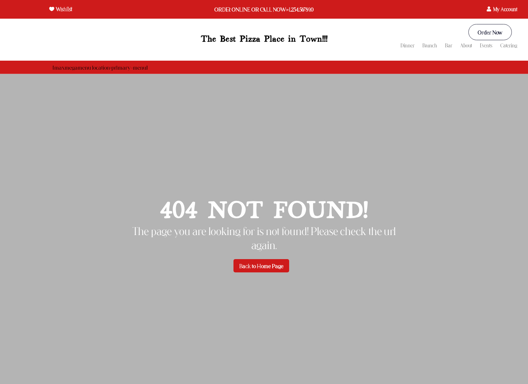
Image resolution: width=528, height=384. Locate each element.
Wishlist (64, 9)
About (466, 45)
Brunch (429, 45)
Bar (448, 45)
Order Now (490, 32)
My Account (505, 9)
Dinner (407, 45)
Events (486, 45)
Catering (508, 45)
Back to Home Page (261, 265)
